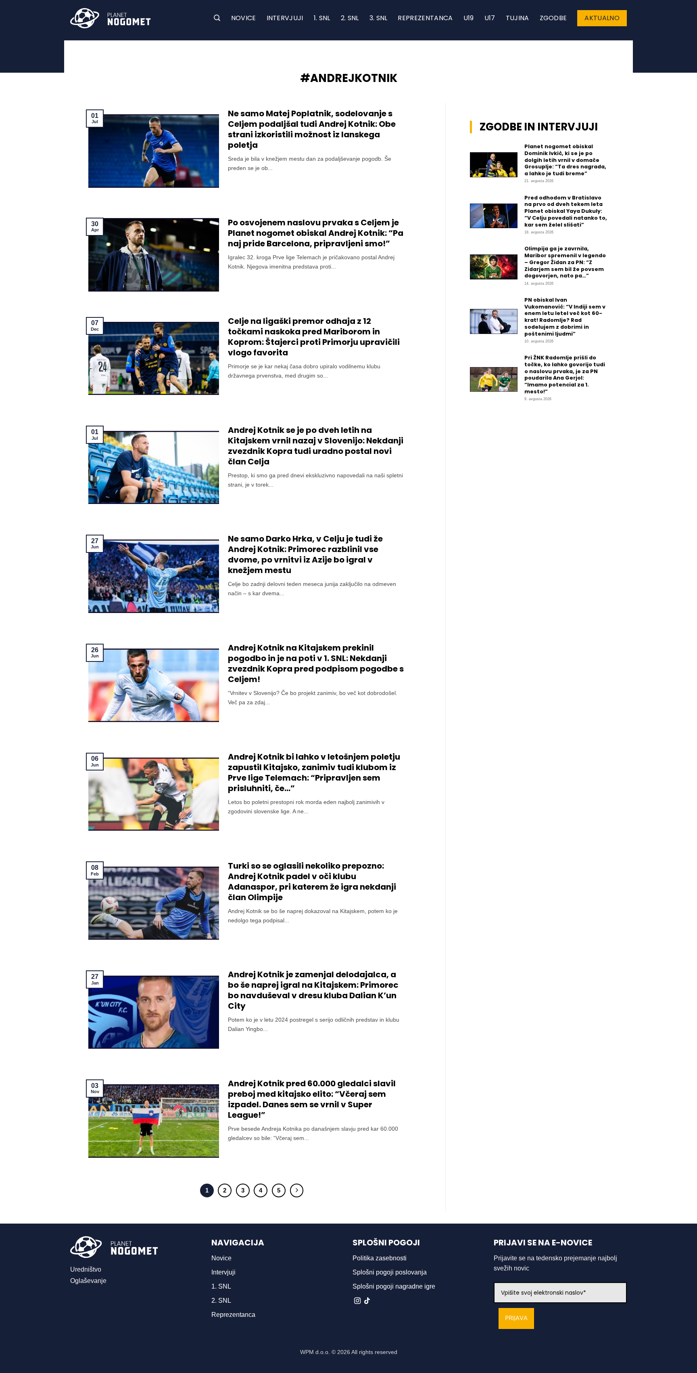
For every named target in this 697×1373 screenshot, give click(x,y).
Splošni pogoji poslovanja (390, 1272)
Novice (243, 18)
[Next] (297, 1190)
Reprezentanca (425, 18)
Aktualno (602, 18)
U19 (468, 18)
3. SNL (378, 18)
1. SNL (322, 18)
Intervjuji (285, 18)
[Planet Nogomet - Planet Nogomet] (110, 18)
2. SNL (350, 18)
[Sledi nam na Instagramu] (357, 1301)
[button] (217, 18)
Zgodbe (553, 18)
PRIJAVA (516, 1318)
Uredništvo (85, 1269)
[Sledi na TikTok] (367, 1301)
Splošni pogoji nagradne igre (394, 1286)
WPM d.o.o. (315, 1352)
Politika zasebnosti (380, 1258)
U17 (489, 18)
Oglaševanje (88, 1280)
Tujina (517, 18)
